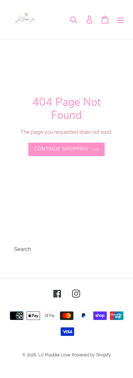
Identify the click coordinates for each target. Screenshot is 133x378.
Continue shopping (61, 149)
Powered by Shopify (91, 355)
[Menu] (120, 19)
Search (22, 249)
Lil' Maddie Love (54, 355)
